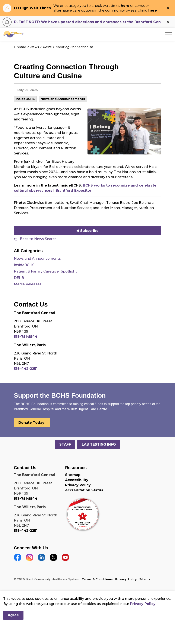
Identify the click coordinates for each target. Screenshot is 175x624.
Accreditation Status (84, 490)
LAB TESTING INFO (99, 444)
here (125, 6)
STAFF (65, 444)
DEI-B (19, 278)
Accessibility (76, 480)
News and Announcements (63, 99)
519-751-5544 (25, 337)
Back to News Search (38, 239)
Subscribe (89, 231)
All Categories (28, 250)
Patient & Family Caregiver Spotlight (45, 271)
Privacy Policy (78, 485)
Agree (13, 615)
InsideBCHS (25, 99)
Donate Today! (31, 423)
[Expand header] (168, 34)
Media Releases (27, 284)
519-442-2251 (26, 369)
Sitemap (72, 475)
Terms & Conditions (97, 579)
